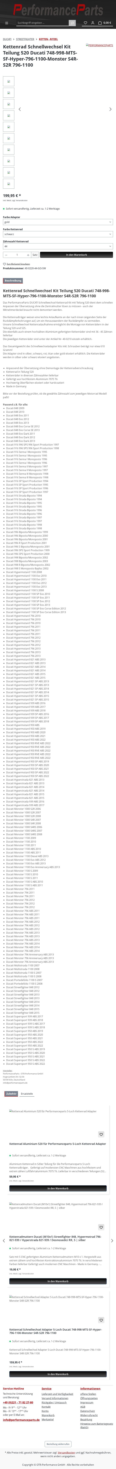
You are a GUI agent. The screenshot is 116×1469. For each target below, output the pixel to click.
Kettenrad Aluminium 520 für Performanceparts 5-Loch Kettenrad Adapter (57, 1144)
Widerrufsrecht (89, 1415)
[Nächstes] (110, 109)
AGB (82, 1406)
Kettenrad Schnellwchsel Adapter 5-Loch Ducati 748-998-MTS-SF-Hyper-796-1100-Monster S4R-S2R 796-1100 (55, 1331)
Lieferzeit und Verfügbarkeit (57, 1394)
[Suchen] (72, 23)
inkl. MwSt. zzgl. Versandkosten (15, 200)
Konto (45, 1411)
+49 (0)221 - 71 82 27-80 (18, 1402)
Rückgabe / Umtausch (54, 1402)
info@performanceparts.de (19, 1420)
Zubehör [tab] (11, 1093)
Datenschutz (87, 1411)
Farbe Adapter (11, 217)
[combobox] (42, 23)
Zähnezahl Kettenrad (16, 241)
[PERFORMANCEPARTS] (99, 57)
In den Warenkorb (76, 254)
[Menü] (6, 23)
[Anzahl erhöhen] (28, 255)
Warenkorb (48, 1415)
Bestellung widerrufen (58, 1444)
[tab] (13, 280)
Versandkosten (66, 1452)
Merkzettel (48, 1419)
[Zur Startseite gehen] (58, 10)
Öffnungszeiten (89, 1398)
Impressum (86, 1402)
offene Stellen (88, 1394)
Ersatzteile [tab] (27, 1093)
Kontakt (46, 1406)
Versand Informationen (55, 1398)
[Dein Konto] (92, 23)
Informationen (90, 1388)
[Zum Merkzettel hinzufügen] (101, 1134)
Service (47, 1388)
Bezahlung (86, 1419)
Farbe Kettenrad (13, 229)
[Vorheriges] (19, 109)
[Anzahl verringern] (6, 255)
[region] (58, 133)
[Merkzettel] (85, 23)
